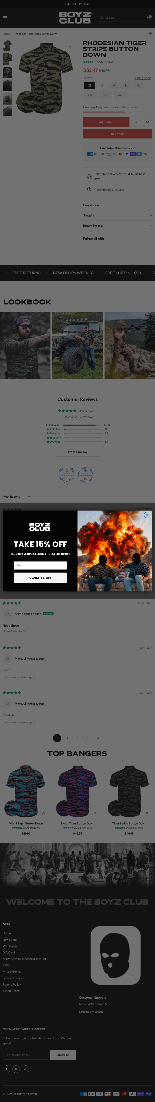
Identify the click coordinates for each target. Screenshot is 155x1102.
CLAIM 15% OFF (40, 578)
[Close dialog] (147, 515)
